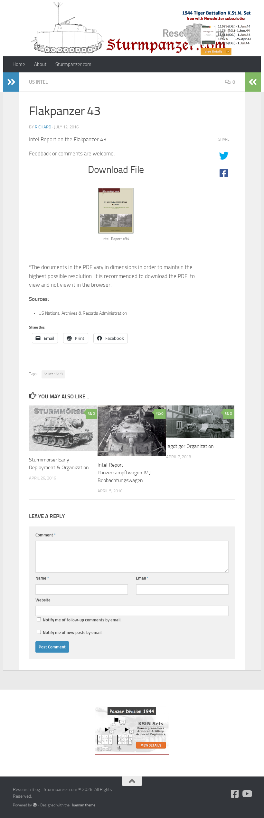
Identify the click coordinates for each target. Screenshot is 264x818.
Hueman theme (83, 805)
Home (19, 64)
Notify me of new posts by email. (72, 632)
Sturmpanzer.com (73, 64)
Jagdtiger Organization (190, 446)
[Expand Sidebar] (11, 82)
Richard (43, 127)
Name (42, 578)
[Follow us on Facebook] (235, 793)
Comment (45, 535)
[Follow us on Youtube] (246, 793)
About (40, 64)
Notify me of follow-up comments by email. (82, 620)
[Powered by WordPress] (35, 805)
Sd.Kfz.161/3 (53, 374)
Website (43, 600)
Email (142, 578)
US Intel (38, 82)
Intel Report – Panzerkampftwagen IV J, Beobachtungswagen (125, 472)
